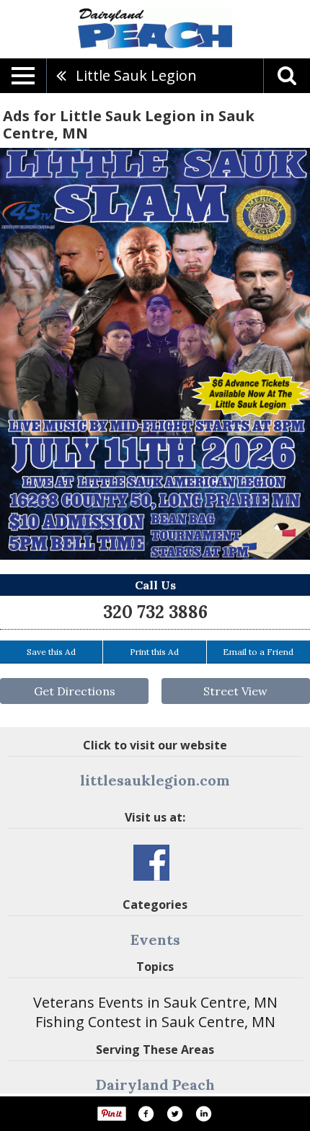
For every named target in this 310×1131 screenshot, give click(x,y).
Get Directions (74, 691)
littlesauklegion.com (155, 780)
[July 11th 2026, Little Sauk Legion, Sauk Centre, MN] (155, 354)
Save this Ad (51, 651)
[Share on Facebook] (145, 1114)
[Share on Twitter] (174, 1114)
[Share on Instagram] (203, 1114)
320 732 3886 (155, 612)
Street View (235, 691)
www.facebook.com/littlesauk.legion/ (151, 863)
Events (155, 939)
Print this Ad (154, 651)
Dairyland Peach (155, 1084)
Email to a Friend (258, 651)
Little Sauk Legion (136, 75)
